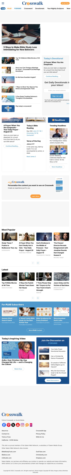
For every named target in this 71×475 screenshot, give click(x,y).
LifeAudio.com (6, 458)
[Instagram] (22, 425)
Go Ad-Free (65, 3)
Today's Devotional (53, 58)
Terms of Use (6, 437)
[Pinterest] (9, 425)
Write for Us (40, 437)
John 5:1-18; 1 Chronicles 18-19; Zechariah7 (34, 133)
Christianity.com (41, 455)
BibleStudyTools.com (9, 451)
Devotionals (39, 8)
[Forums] (27, 425)
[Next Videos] (38, 263)
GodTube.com (40, 451)
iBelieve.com (6, 455)
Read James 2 (31, 156)
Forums (17, 8)
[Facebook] (4, 425)
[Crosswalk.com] (32, 3)
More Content (35, 330)
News (69, 8)
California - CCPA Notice (10, 440)
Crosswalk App (41, 431)
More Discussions (53, 380)
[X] (13, 425)
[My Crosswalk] (31, 182)
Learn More (35, 196)
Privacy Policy (40, 434)
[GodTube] (32, 425)
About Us (5, 431)
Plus (9, 8)
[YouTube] (18, 425)
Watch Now (18, 369)
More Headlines (57, 167)
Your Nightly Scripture (55, 8)
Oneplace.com (41, 458)
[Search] (3, 8)
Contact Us (5, 434)
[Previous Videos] (33, 263)
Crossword (28, 8)
